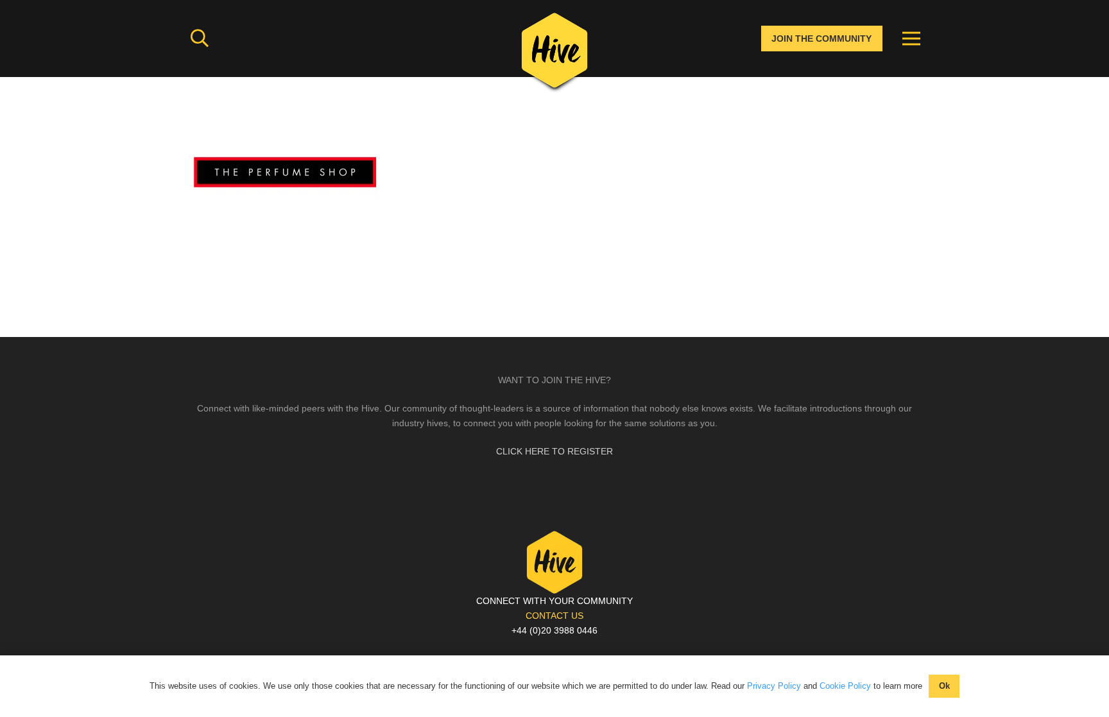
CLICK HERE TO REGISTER (554, 451)
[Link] (554, 54)
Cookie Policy (845, 686)
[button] (199, 38)
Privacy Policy (774, 686)
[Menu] (911, 38)
